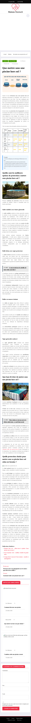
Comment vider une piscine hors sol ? (13, 575)
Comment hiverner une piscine (12, 607)
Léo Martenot (9, 603)
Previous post (6, 566)
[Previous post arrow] (27, 568)
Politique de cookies (11, 720)
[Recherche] (27, 15)
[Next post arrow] (27, 575)
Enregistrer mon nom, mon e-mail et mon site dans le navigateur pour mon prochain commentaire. (15, 704)
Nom (3, 685)
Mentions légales (19, 718)
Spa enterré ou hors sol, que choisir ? (14, 623)
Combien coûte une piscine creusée (13, 654)
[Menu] (3, 15)
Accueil (8, 718)
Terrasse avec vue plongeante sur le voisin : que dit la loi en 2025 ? (15, 569)
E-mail (3, 694)
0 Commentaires (15, 63)
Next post (5, 573)
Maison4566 (8, 619)
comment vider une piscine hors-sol (10, 449)
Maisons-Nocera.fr (15, 12)
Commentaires (5, 670)
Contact (13, 718)
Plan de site (19, 720)
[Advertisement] (15, 34)
